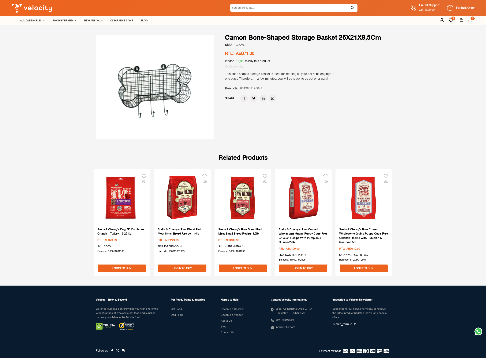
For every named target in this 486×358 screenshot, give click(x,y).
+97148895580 (285, 320)
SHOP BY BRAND (63, 20)
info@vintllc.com (285, 327)
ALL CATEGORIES (31, 20)
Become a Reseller (232, 309)
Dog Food (177, 315)
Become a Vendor (232, 315)
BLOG (144, 20)
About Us (226, 321)
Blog (223, 327)
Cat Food (176, 309)
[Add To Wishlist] (143, 176)
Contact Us (227, 333)
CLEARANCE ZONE (121, 20)
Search (352, 8)
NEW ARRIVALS (93, 20)
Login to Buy (121, 268)
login (239, 61)
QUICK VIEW (144, 182)
